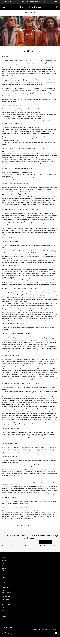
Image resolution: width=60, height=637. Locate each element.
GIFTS (3, 566)
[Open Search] (54, 7)
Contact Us (4, 580)
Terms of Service (6, 604)
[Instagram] (4, 2)
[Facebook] (2, 2)
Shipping (4, 590)
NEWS (3, 571)
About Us (4, 577)
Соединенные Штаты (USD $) (50, 1)
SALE (3, 563)
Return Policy (5, 587)
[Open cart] (57, 7)
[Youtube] (10, 2)
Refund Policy (5, 602)
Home (26, 12)
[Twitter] (6, 2)
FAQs (3, 582)
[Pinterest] (8, 2)
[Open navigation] (9, 7)
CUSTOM (4, 568)
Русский (38, 1)
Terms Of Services (6, 592)
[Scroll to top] (57, 634)
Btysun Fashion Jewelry (30, 7)
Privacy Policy (5, 585)
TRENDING (4, 561)
